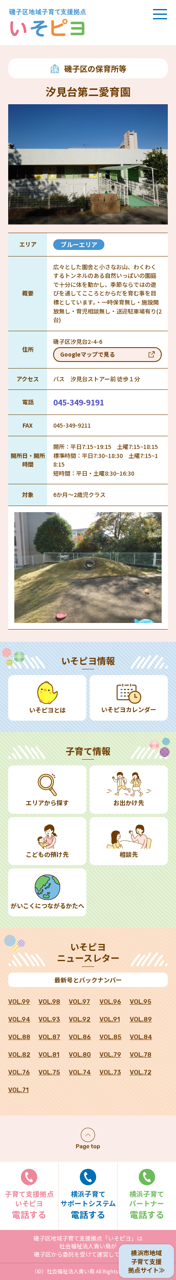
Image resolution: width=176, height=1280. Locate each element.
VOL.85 (110, 1037)
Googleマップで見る (87, 354)
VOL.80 (80, 1054)
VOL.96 (110, 1001)
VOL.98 (49, 1001)
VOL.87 (49, 1037)
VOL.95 (140, 1001)
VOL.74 (80, 1072)
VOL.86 (80, 1037)
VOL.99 (19, 1001)
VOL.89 (141, 1019)
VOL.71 (18, 1090)
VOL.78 (140, 1054)
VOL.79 (110, 1054)
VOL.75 (49, 1072)
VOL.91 (109, 1019)
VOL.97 (79, 1001)
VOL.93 (49, 1019)
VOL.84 (141, 1037)
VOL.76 (19, 1072)
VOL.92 (79, 1019)
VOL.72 (140, 1072)
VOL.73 (110, 1072)
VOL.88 (19, 1037)
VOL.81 (48, 1054)
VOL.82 (19, 1054)
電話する (29, 1204)
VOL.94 (19, 1019)
